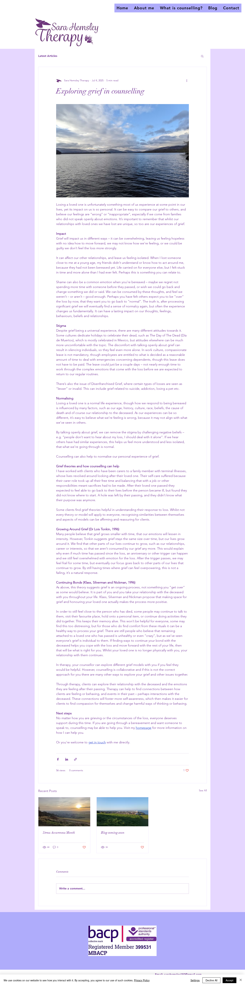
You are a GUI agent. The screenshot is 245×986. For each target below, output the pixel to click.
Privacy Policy (142, 980)
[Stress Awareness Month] (64, 811)
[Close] (241, 980)
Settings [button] (195, 980)
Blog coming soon (112, 833)
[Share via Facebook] (58, 759)
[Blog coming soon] (123, 811)
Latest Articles (47, 56)
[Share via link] (75, 759)
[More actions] (187, 80)
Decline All (211, 980)
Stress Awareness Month (59, 833)
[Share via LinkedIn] (66, 759)
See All (203, 790)
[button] (202, 56)
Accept (229, 980)
